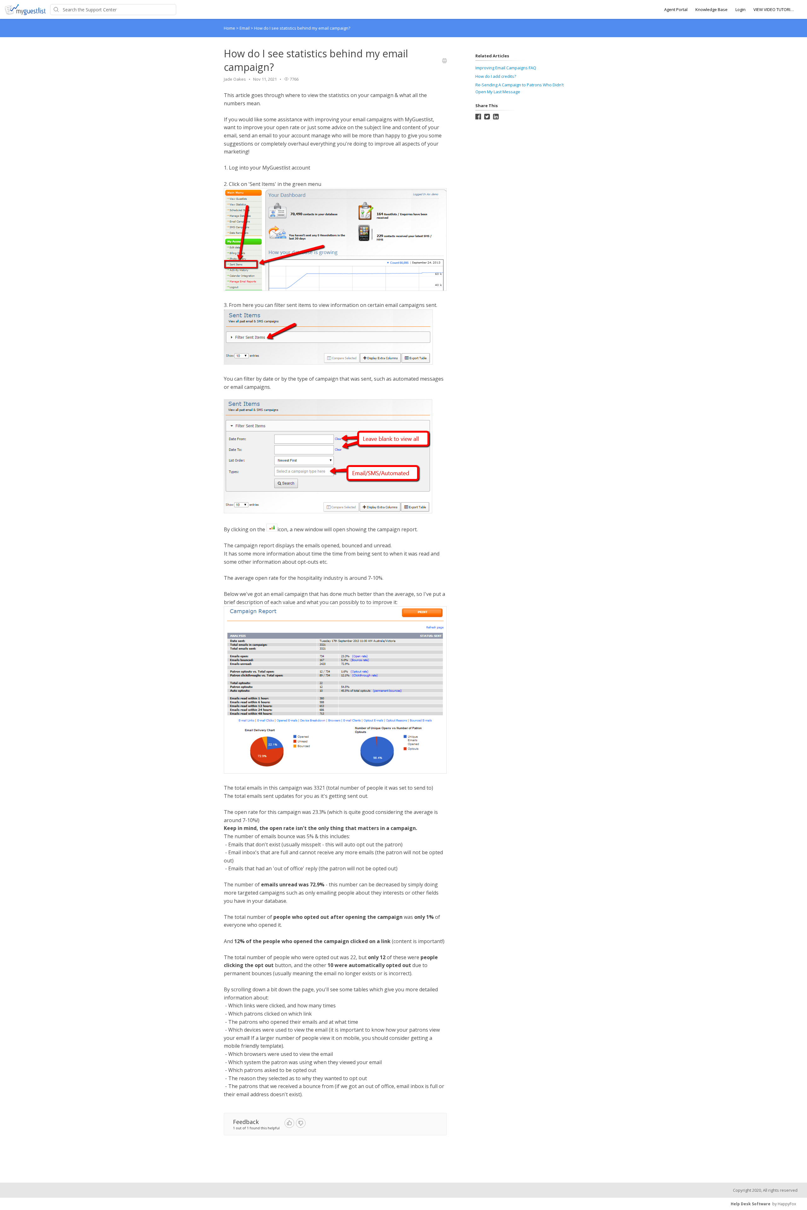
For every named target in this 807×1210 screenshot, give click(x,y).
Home (229, 28)
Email (245, 28)
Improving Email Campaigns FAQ (505, 68)
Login (740, 9)
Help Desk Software (750, 1204)
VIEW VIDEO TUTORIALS (773, 9)
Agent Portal (676, 9)
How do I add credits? (495, 76)
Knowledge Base (711, 9)
